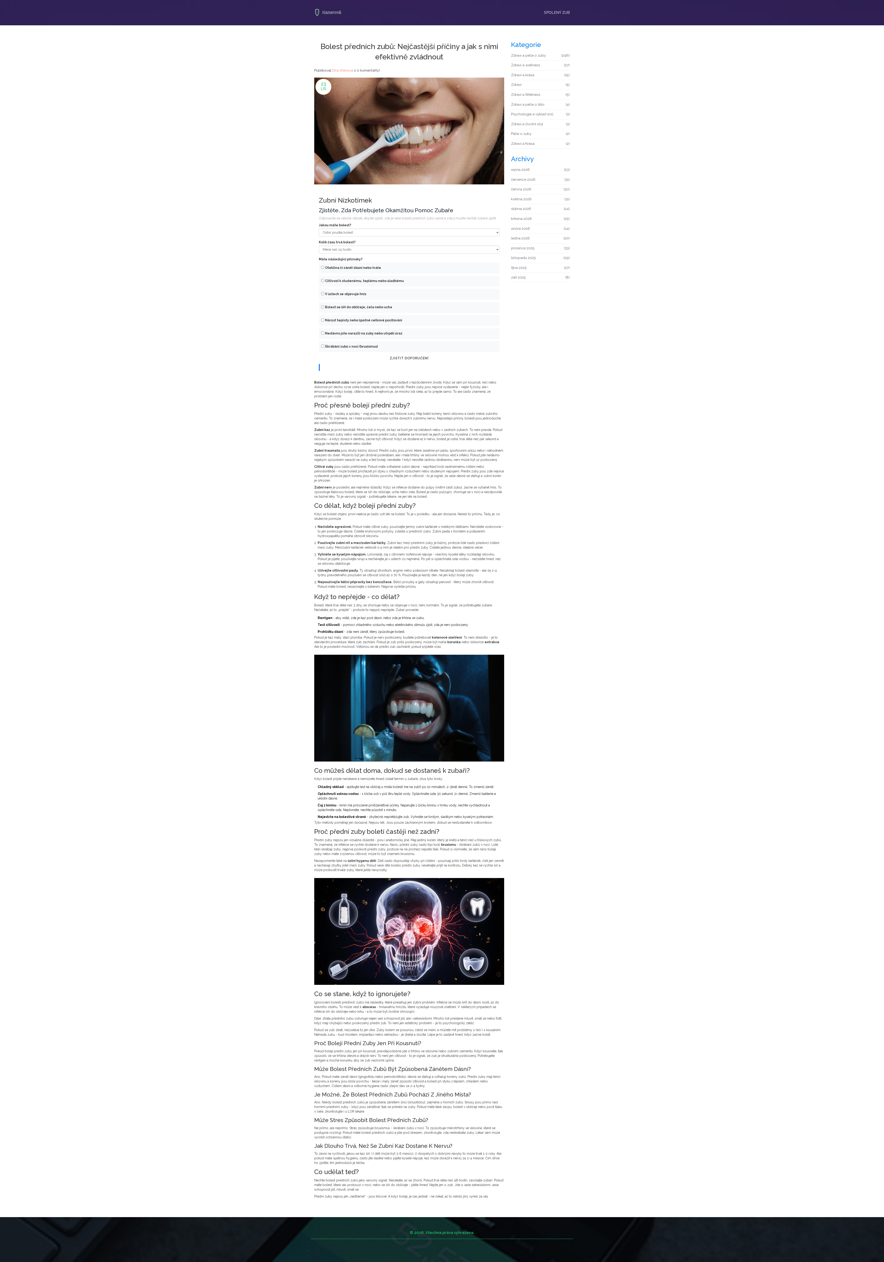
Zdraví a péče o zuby (540, 55)
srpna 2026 (540, 170)
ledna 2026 (540, 238)
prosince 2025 (540, 248)
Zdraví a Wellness (540, 95)
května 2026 (540, 199)
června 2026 (540, 189)
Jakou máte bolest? (335, 225)
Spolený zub (557, 12)
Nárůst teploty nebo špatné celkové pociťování (363, 320)
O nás (315, 1241)
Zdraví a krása (540, 75)
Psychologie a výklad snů (540, 114)
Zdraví (540, 85)
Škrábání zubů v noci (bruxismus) (351, 346)
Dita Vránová (342, 70)
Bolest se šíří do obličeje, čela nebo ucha (358, 307)
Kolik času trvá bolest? (337, 242)
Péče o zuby (540, 134)
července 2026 (540, 179)
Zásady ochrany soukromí (330, 1250)
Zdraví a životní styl (540, 124)
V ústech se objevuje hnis (345, 294)
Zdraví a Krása (540, 144)
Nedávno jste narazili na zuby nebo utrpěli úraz (363, 333)
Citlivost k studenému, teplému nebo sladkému (364, 281)
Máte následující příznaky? (340, 259)
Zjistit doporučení (409, 358)
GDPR (315, 1260)
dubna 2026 (540, 209)
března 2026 (540, 219)
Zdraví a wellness (540, 65)
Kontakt (316, 1255)
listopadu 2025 (540, 258)
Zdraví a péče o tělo (540, 104)
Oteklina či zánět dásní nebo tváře (353, 268)
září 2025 (540, 277)
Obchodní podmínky (326, 1246)
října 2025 (540, 268)
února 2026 (540, 229)
